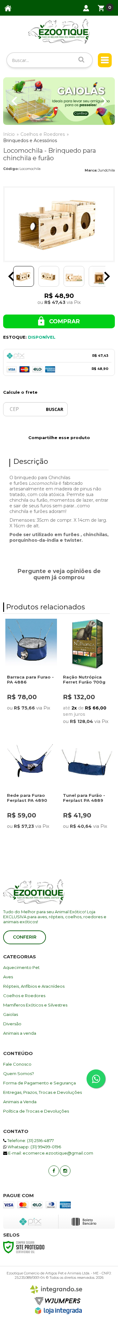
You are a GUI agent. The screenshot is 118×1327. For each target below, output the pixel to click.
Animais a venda (19, 1033)
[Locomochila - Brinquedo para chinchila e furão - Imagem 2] (48, 276)
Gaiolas (10, 1014)
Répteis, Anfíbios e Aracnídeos (34, 986)
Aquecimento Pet (21, 967)
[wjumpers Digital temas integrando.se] (57, 1295)
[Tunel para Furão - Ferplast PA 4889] (87, 789)
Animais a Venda (20, 1101)
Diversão (12, 1023)
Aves (8, 976)
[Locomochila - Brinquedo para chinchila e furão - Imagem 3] (74, 276)
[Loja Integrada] (58, 1310)
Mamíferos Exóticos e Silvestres (35, 1004)
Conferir (25, 937)
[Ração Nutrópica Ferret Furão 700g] (87, 673)
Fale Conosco (17, 1064)
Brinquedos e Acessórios (30, 140)
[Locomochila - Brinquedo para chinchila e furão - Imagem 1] (23, 276)
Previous (14, 101)
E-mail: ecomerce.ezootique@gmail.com (50, 1152)
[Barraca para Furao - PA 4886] (31, 671)
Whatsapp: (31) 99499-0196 (34, 1146)
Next (104, 101)
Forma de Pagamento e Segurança (39, 1082)
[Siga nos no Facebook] (53, 1171)
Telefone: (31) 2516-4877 (30, 1140)
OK (54, 409)
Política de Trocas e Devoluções (36, 1111)
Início (9, 134)
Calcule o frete (20, 392)
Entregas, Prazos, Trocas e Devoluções (42, 1092)
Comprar (64, 321)
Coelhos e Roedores (42, 134)
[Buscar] (81, 59)
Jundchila (106, 170)
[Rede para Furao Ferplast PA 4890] (31, 789)
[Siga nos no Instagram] (65, 1171)
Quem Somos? (18, 1073)
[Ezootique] (59, 31)
